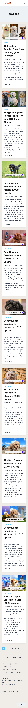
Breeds (6, 42)
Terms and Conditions (9, 669)
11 (18, 648)
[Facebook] (18, 704)
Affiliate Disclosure (8, 672)
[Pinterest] (24, 704)
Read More (8, 84)
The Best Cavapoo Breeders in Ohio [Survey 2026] (13, 463)
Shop (9, 664)
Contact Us (19, 672)
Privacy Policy (7, 667)
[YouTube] (21, 704)
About (15, 664)
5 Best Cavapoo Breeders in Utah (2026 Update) (12, 599)
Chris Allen (8, 59)
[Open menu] (24, 3)
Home (4, 664)
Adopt (5, 180)
